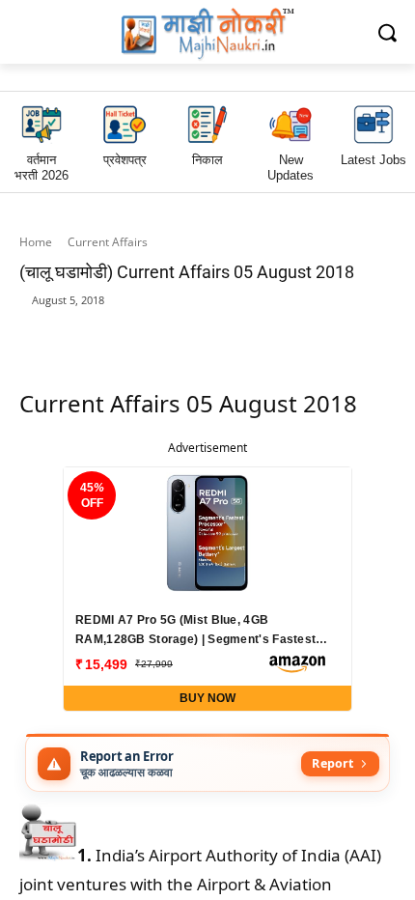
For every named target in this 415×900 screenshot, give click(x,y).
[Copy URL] (306, 330)
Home (35, 242)
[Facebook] (128, 330)
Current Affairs (108, 242)
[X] (261, 330)
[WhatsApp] (172, 330)
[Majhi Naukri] (207, 34)
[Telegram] (217, 330)
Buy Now (207, 698)
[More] (351, 330)
